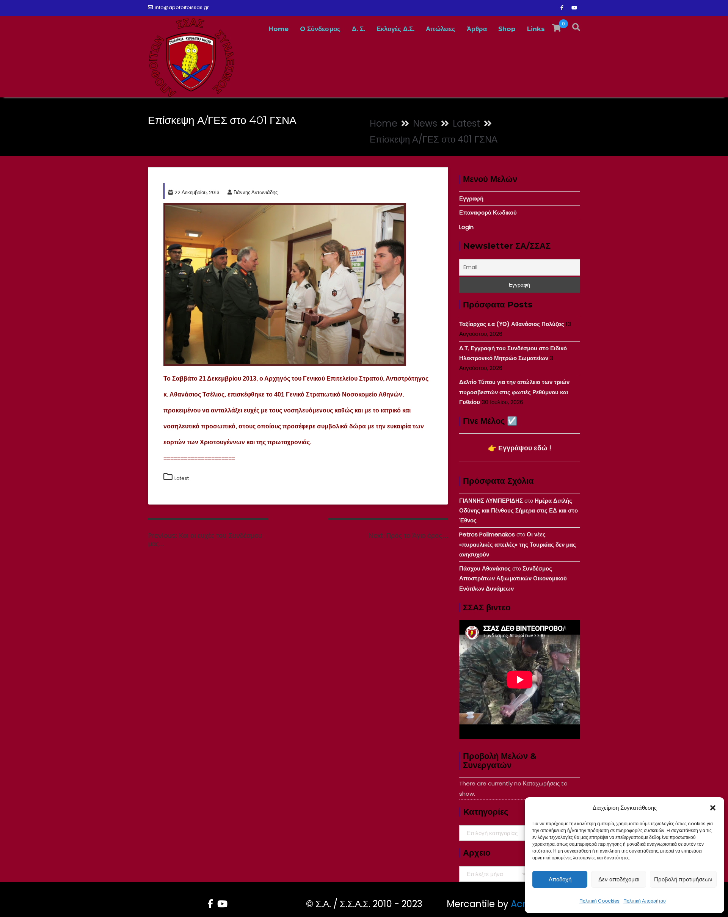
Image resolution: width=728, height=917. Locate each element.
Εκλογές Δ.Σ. (395, 29)
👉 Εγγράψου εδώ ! (519, 448)
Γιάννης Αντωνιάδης (256, 192)
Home (278, 29)
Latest (181, 478)
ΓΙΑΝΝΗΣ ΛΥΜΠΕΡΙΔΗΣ (491, 501)
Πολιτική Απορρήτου (644, 901)
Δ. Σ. (358, 29)
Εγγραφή (471, 198)
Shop (507, 29)
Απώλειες (440, 29)
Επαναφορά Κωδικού (488, 212)
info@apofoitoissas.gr (182, 7)
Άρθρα (477, 29)
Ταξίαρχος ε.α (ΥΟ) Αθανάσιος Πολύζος (511, 324)
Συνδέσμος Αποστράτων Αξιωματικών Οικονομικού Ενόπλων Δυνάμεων (513, 578)
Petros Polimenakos (487, 534)
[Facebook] (562, 8)
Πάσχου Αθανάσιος (485, 568)
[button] (713, 808)
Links (536, 29)
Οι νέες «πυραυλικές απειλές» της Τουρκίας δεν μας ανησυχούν (517, 544)
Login (466, 227)
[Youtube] (574, 8)
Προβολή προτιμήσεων (683, 879)
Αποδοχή (560, 879)
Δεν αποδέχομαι (618, 879)
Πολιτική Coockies (599, 901)
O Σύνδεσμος (320, 29)
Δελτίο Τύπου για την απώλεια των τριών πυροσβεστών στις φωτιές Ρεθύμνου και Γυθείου (514, 392)
